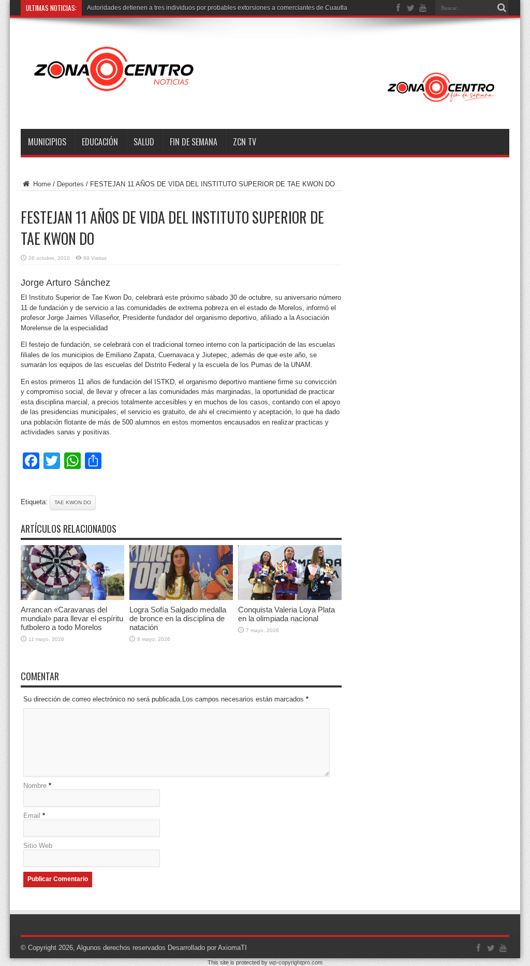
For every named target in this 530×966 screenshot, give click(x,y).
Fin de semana (193, 142)
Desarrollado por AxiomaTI (207, 948)
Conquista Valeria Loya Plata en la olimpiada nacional (286, 614)
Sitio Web (37, 846)
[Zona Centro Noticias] (265, 103)
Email (31, 815)
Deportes (70, 184)
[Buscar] (501, 8)
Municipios (47, 142)
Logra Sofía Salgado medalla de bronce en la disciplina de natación (177, 618)
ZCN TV (244, 142)
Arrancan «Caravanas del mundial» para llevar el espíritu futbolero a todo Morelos (72, 618)
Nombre (35, 785)
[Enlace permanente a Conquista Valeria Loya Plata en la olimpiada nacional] (290, 598)
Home (41, 184)
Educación (100, 142)
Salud (144, 142)
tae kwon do (72, 502)
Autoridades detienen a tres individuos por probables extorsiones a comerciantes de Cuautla (217, 7)
